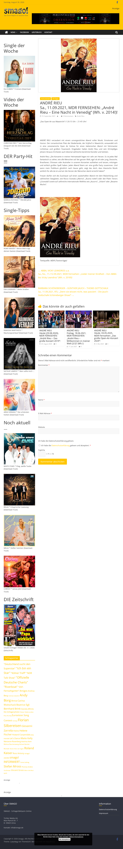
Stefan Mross (12, 766)
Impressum (103, 813)
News (13, 32)
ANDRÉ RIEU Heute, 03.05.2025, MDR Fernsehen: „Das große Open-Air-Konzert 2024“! (106, 335)
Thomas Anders (27, 767)
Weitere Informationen (76, 837)
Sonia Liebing (24, 762)
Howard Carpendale (21, 734)
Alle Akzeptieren (64, 839)
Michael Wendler (24, 744)
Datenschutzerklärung (61, 445)
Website (41, 427)
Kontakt (48, 32)
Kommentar (43, 365)
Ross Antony (18, 753)
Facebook (24, 32)
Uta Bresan (7, 770)
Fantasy (14, 721)
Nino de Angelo (19, 749)
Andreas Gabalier (13, 696)
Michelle (6, 749)
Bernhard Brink (12, 708)
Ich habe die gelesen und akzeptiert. (66, 445)
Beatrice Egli (23, 704)
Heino (16, 730)
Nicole (12, 749)
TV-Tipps (55, 99)
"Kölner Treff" (18, 673)
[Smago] (6, 32)
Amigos (23, 690)
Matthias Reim (26, 741)
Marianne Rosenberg (12, 741)
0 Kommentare (68, 116)
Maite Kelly (27, 738)
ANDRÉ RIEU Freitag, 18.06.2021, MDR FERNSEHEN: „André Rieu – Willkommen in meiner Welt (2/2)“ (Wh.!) (78, 337)
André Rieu (80, 116)
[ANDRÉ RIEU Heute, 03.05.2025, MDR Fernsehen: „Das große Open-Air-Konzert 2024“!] (106, 312)
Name (41, 400)
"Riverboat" (11, 686)
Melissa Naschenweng (11, 744)
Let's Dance (15, 738)
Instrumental (45, 99)
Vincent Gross (17, 770)
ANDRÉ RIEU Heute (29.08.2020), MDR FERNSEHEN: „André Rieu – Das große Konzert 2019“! (49, 335)
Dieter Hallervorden (27, 712)
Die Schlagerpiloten (12, 712)
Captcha (41, 450)
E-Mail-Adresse (45, 413)
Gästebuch (37, 32)
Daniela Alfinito (27, 709)
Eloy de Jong (7, 715)
